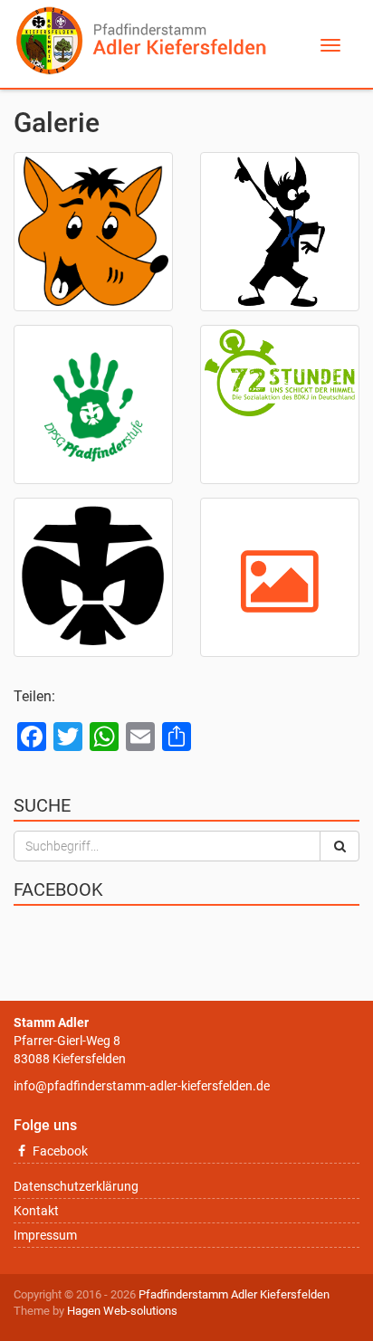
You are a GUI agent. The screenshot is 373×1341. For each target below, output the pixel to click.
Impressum (45, 1235)
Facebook (59, 1151)
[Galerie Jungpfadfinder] (279, 231)
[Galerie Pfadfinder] (93, 404)
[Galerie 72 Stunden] (279, 404)
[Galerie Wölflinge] (93, 231)
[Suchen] (339, 846)
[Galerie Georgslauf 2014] (93, 577)
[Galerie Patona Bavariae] (279, 577)
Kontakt (36, 1210)
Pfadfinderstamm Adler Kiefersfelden (234, 1294)
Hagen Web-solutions (122, 1310)
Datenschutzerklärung (76, 1186)
